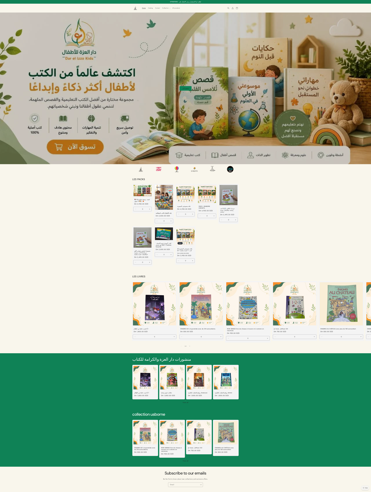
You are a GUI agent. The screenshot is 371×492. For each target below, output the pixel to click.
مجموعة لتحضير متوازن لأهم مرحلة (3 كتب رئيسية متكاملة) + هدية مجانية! (142, 252)
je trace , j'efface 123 (281, 329)
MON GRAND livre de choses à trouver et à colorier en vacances (245, 329)
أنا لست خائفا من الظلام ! (141, 329)
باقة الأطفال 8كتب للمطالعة (164, 213)
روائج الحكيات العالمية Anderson (197, 393)
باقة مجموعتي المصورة (184, 206)
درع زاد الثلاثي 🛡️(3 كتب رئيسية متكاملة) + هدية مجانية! (227, 210)
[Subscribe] (201, 484)
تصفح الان (185, 88)
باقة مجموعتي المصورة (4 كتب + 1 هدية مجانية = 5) (184, 250)
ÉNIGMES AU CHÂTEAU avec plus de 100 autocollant (338, 329)
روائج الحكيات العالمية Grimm (223, 393)
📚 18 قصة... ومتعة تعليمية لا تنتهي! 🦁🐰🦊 (142, 200)
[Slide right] (190, 346)
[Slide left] (181, 346)
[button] (166, 8)
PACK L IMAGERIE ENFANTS (204, 207)
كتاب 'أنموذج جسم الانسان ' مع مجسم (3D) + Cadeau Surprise (163, 245)
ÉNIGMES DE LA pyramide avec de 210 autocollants (197, 329)
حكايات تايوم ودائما (166, 393)
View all (185, 402)
